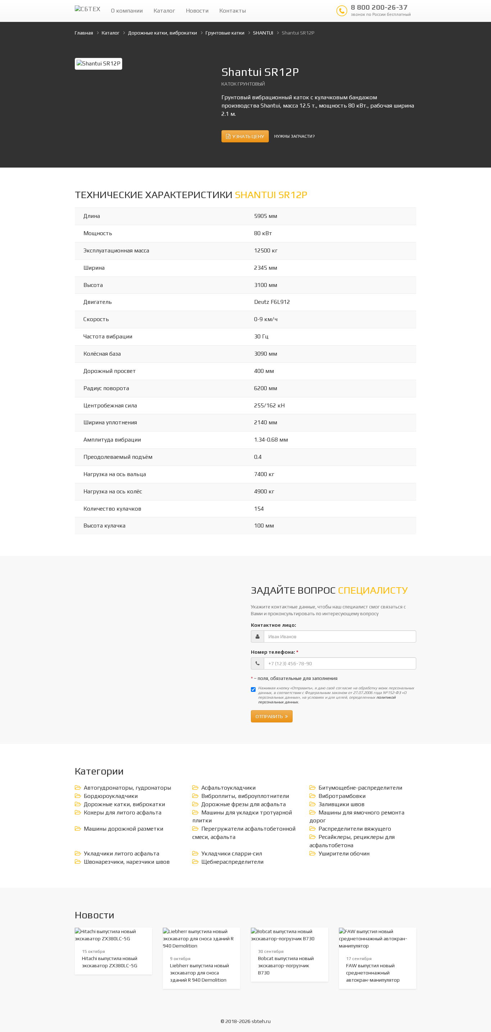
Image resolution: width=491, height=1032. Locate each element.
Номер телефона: (274, 652)
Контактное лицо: (273, 625)
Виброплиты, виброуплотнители (245, 796)
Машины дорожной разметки (123, 828)
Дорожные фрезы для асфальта (243, 804)
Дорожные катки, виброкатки (124, 804)
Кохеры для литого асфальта (122, 812)
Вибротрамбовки (342, 796)
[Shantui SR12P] (98, 63)
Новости (197, 10)
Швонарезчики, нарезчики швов (127, 861)
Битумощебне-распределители (360, 787)
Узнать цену (247, 136)
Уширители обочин (344, 853)
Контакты (232, 10)
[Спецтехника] (87, 11)
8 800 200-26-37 (381, 10)
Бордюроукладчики (111, 796)
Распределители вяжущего (354, 828)
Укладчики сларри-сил (231, 853)
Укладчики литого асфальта (121, 853)
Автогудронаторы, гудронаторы (127, 787)
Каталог (164, 10)
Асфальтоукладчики (228, 787)
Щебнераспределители (232, 861)
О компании (127, 10)
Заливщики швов (341, 804)
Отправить (270, 716)
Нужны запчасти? (294, 136)
